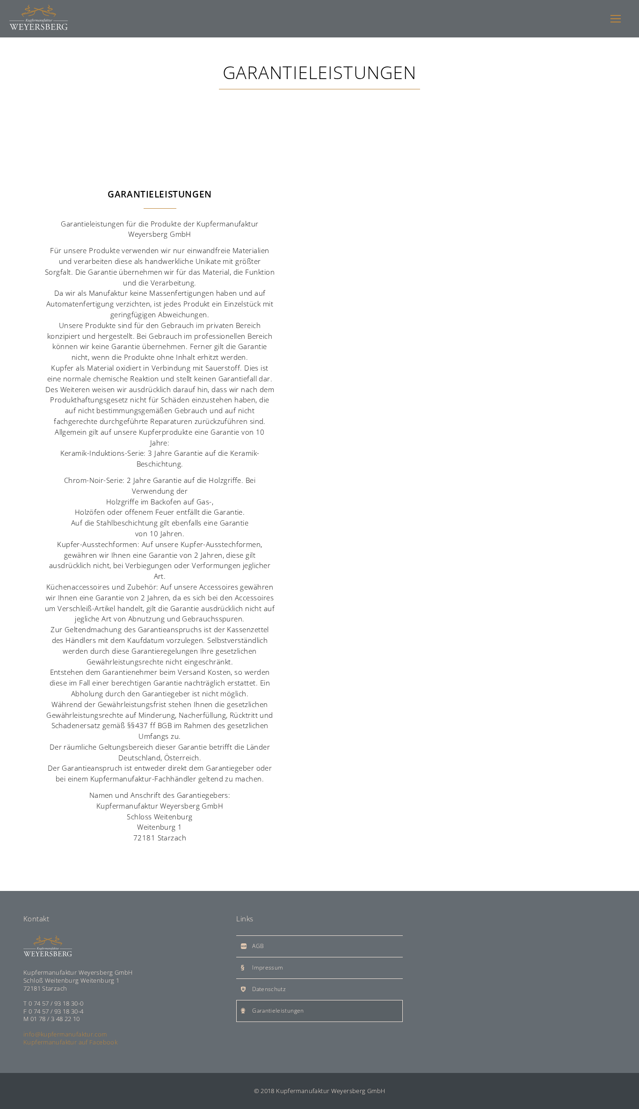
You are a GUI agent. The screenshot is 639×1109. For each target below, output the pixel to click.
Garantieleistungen (278, 1010)
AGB (258, 945)
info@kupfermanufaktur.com (65, 1034)
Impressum (267, 967)
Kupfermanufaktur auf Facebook (70, 1042)
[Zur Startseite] (38, 19)
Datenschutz (269, 988)
